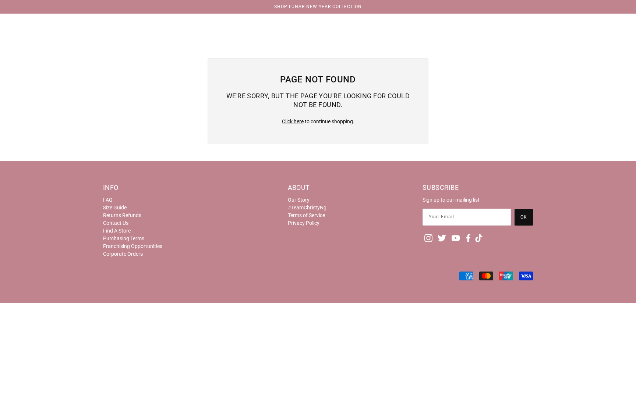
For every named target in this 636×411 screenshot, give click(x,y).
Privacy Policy (303, 223)
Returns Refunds (122, 215)
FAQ (108, 200)
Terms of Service (306, 215)
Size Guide (115, 207)
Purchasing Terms (123, 238)
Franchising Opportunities (132, 246)
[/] (318, 23)
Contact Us (115, 223)
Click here (293, 121)
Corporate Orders (123, 254)
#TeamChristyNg (307, 207)
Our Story (299, 200)
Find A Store (117, 231)
